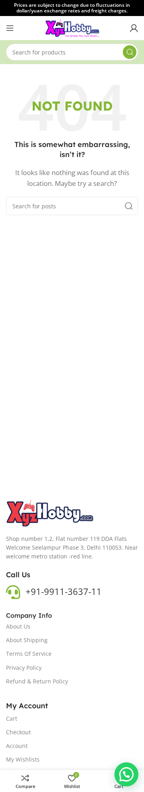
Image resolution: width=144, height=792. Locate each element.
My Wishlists (23, 759)
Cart (11, 718)
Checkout (18, 732)
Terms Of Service (29, 653)
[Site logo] (72, 27)
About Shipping (27, 640)
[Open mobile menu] (10, 28)
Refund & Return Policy (37, 681)
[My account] (134, 28)
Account (17, 746)
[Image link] (50, 512)
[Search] (129, 52)
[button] (126, 774)
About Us (18, 626)
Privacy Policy (24, 667)
